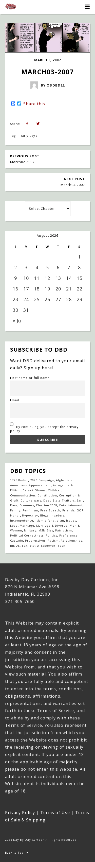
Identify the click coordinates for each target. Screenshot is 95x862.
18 (37, 289)
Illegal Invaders (52, 515)
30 (15, 310)
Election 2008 (47, 505)
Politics (51, 535)
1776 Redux (19, 480)
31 (26, 310)
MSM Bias (46, 530)
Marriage (27, 525)
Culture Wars (31, 500)
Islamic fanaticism (49, 520)
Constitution (47, 495)
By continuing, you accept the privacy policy (44, 429)
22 (79, 289)
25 (37, 299)
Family (15, 510)
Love (14, 525)
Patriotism (63, 530)
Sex (24, 545)
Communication (22, 495)
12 (47, 278)
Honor (15, 515)
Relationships (71, 540)
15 (79, 278)
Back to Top (14, 852)
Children (55, 490)
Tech (61, 545)
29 (79, 299)
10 (26, 278)
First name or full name (29, 378)
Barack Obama (34, 490)
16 (15, 289)
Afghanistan (65, 480)
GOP (80, 510)
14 (69, 278)
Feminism (30, 510)
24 (26, 299)
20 (58, 289)
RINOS (15, 545)
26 (47, 299)
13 (58, 278)
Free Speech (50, 510)
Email (14, 400)
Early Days (29, 135)
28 (69, 299)
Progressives (35, 540)
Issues (71, 520)
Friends (68, 510)
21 (69, 289)
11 (37, 278)
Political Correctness (27, 535)
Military (30, 530)
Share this (34, 104)
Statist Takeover (43, 545)
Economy (27, 505)
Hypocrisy (30, 515)
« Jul (18, 321)
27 (58, 299)
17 (26, 289)
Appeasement (40, 485)
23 (15, 299)
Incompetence (21, 520)
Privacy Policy (20, 812)
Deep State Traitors (59, 500)
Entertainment (71, 505)
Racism (53, 540)
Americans (18, 485)
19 (47, 289)
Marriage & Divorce (52, 525)
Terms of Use (55, 812)
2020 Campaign (42, 480)
